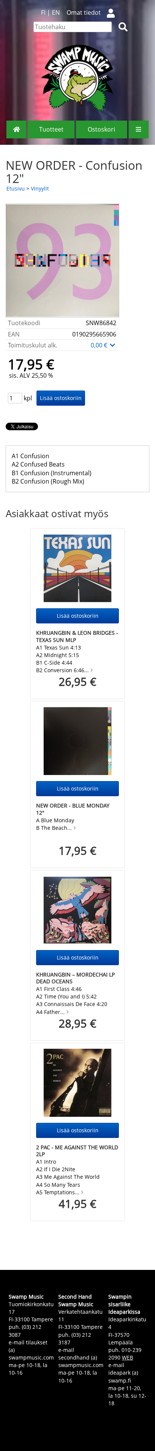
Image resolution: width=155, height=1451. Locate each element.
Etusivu (15, 188)
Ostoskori (101, 129)
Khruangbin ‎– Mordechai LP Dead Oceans (75, 978)
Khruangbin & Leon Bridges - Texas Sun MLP (77, 636)
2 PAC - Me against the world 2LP (77, 1151)
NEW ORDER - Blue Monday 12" (72, 809)
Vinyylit (40, 188)
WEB (127, 1357)
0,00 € (100, 345)
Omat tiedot (84, 12)
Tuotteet (51, 129)
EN (56, 12)
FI (43, 12)
